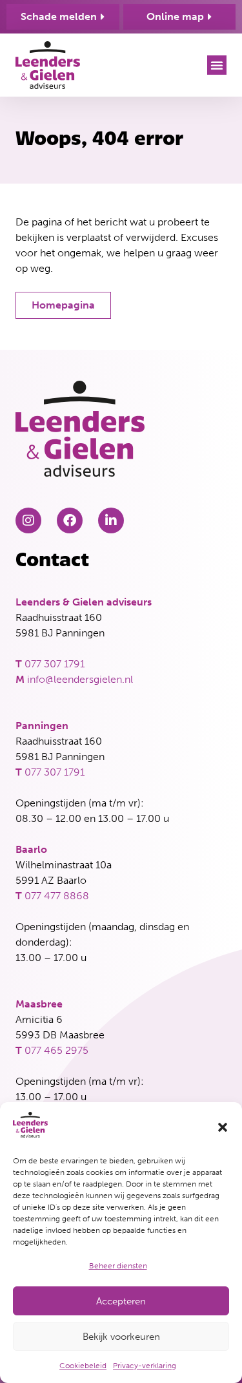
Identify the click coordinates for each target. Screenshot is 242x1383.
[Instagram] (28, 520)
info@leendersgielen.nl (80, 679)
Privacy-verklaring (144, 1365)
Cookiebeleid (82, 1365)
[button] (222, 1127)
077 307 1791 (55, 664)
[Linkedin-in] (111, 520)
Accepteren (121, 1301)
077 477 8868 (57, 896)
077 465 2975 (56, 1050)
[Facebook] (70, 520)
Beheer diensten (118, 1265)
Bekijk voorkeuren (121, 1336)
